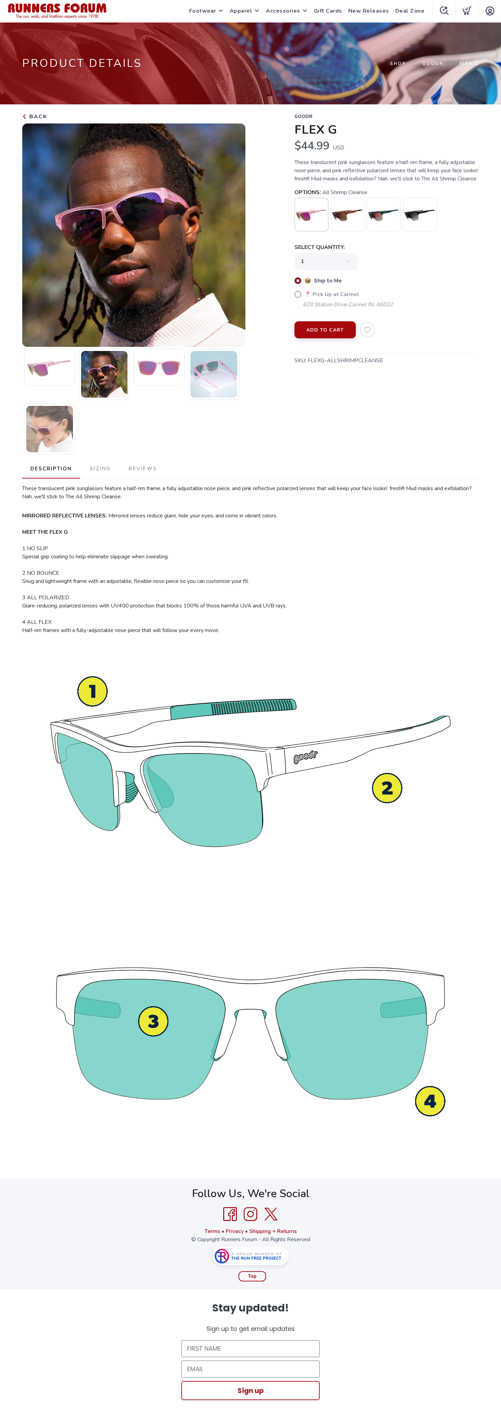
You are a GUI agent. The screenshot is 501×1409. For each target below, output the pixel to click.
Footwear (202, 11)
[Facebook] (230, 1214)
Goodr (432, 64)
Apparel (241, 11)
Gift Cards (328, 11)
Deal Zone (410, 11)
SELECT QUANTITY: (319, 247)
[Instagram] (250, 1214)
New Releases (368, 11)
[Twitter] (271, 1214)
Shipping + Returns (273, 1231)
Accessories (283, 11)
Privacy (235, 1231)
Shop (398, 64)
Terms (212, 1231)
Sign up (251, 1390)
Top (252, 1276)
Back (37, 116)
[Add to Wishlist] (367, 329)
